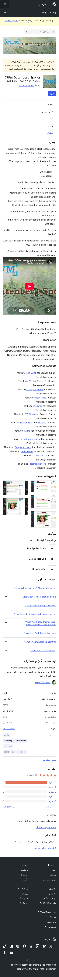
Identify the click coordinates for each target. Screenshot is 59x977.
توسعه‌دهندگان (49, 898)
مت (53, 917)
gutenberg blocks (19, 752)
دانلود (52, 93)
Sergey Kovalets (23, 447)
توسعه (50, 125)
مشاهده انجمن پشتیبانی (45, 827)
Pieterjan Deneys (37, 463)
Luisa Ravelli (26, 422)
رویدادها (24, 893)
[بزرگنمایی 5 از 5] (24, 501)
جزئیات (50, 104)
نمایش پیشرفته (49, 759)
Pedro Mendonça (31, 439)
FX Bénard (30, 414)
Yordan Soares (36, 381)
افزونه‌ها (24, 874)
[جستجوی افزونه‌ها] (27, 31)
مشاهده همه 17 (9, 729)
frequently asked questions (15, 741)
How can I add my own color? (40, 605)
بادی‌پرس (50, 926)
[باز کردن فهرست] (4, 4)
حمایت (23, 898)
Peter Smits (40, 397)
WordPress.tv (48, 903)
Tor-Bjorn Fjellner (34, 389)
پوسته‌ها (24, 869)
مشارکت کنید (22, 888)
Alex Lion (39, 455)
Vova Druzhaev (26, 85)
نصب (51, 118)
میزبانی (53, 874)
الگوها (25, 879)
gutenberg (8, 746)
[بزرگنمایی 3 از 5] (52, 514)
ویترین (25, 865)
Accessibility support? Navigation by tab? (35, 588)
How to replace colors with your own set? (35, 614)
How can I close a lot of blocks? (39, 596)
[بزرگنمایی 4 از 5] (24, 484)
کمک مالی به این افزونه (45, 848)
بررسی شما (50, 806)
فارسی (46, 939)
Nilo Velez (31, 372)
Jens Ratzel (27, 451)
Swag (24, 903)
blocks (6, 735)
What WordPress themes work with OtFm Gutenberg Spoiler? (40, 623)
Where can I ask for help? (43, 650)
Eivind (27, 430)
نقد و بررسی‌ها (46, 111)
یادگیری (52, 888)
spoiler (7, 752)
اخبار (54, 869)
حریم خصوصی (49, 879)
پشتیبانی (50, 132)
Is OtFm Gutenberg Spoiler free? (40, 642)
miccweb (37, 406)
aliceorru (42, 422)
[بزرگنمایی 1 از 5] (52, 484)
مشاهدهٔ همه (8, 806)
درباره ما (52, 865)
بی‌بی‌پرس (50, 922)
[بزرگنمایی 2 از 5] (52, 498)
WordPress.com (47, 912)
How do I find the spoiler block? (40, 633)
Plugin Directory (49, 12)
